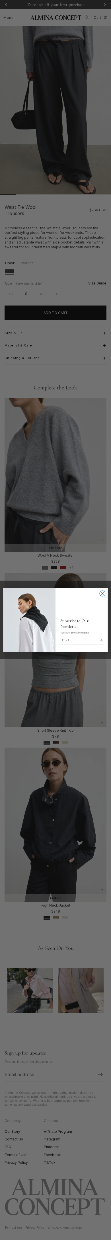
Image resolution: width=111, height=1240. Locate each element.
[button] (101, 640)
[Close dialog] (102, 594)
